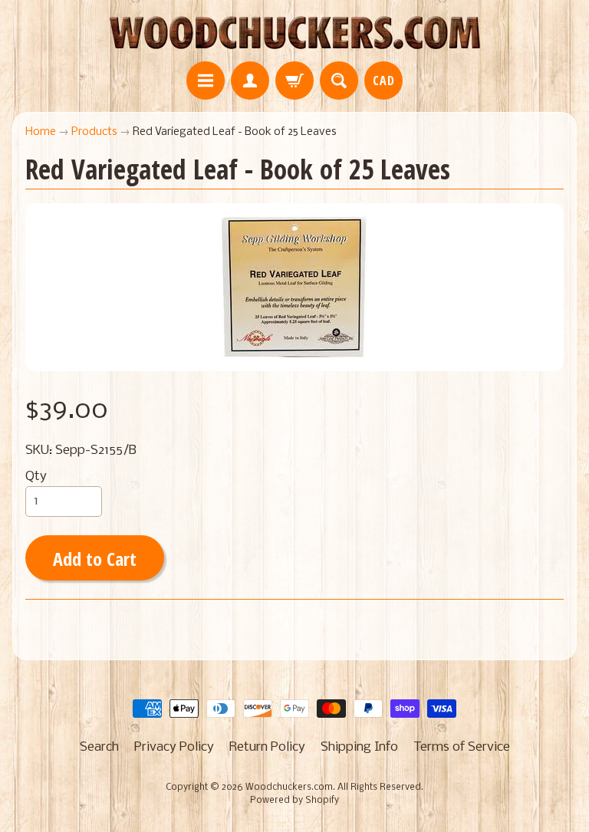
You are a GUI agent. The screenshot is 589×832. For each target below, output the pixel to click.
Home (40, 132)
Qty (36, 476)
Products (94, 132)
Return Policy (267, 747)
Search (99, 747)
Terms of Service (461, 747)
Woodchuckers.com (289, 787)
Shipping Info (359, 747)
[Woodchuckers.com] (294, 33)
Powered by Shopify (294, 800)
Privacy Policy (174, 747)
